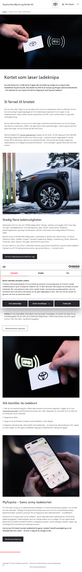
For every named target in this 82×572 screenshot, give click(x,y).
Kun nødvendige (15, 303)
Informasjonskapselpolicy (37, 567)
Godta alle (67, 303)
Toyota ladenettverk (28, 134)
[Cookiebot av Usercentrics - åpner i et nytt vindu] (70, 266)
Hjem (5, 11)
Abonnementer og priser (15, 328)
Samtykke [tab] (14, 273)
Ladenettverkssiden (10, 411)
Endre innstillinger (40, 303)
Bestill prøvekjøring (13, 539)
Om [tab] (67, 273)
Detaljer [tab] (41, 273)
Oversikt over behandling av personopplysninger (45, 563)
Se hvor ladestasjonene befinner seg (19, 256)
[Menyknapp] (77, 4)
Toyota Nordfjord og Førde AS (18, 4)
